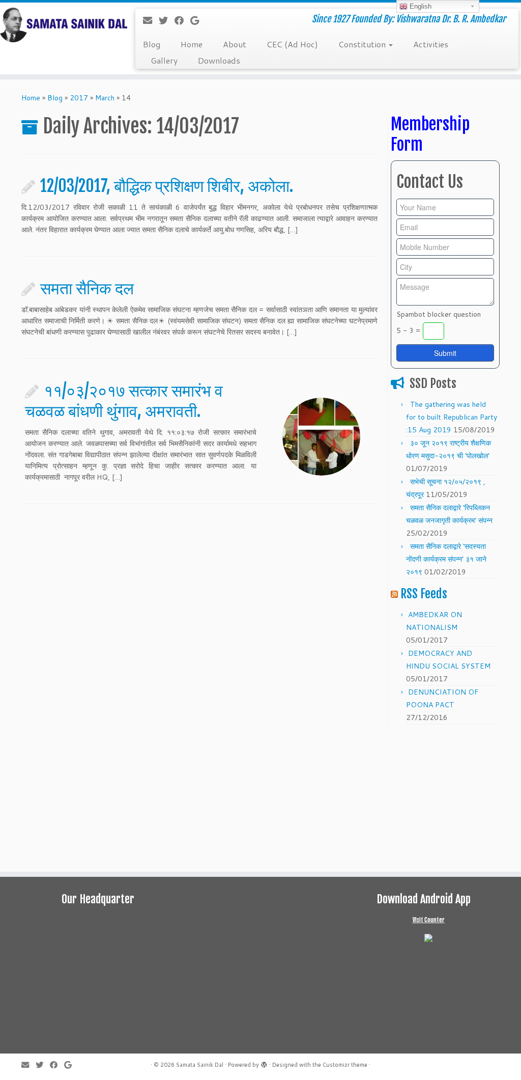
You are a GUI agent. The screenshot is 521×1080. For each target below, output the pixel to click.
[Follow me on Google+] (198, 20)
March (104, 98)
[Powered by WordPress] (264, 1062)
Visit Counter (429, 920)
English (419, 6)
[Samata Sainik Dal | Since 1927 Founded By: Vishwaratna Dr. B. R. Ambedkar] (61, 25)
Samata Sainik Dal (199, 1065)
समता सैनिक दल (87, 288)
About (234, 44)
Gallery (164, 60)
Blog (151, 44)
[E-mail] (151, 20)
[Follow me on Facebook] (182, 20)
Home (191, 44)
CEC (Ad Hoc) (292, 44)
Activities (430, 44)
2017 (79, 98)
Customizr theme (345, 1065)
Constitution (363, 44)
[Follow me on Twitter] (167, 20)
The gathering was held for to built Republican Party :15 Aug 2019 (451, 417)
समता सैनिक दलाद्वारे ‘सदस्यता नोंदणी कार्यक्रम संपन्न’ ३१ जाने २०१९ (446, 559)
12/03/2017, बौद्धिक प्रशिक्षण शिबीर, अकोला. (166, 186)
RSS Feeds (423, 593)
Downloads (219, 60)
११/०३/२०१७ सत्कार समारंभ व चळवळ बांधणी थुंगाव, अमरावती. (124, 400)
